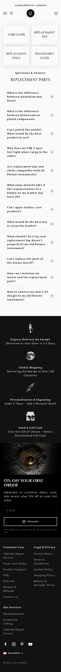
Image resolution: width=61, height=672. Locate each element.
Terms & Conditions (41, 561)
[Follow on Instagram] (14, 644)
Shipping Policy (44, 575)
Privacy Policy (43, 553)
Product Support (14, 569)
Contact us (10, 597)
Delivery (9, 581)
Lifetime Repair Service (13, 555)
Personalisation (13, 614)
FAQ (6, 575)
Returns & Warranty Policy (44, 583)
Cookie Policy (43, 569)
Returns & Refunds (10, 589)
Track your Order (15, 563)
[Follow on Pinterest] (22, 644)
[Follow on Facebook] (5, 644)
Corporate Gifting (10, 621)
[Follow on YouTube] (30, 644)
